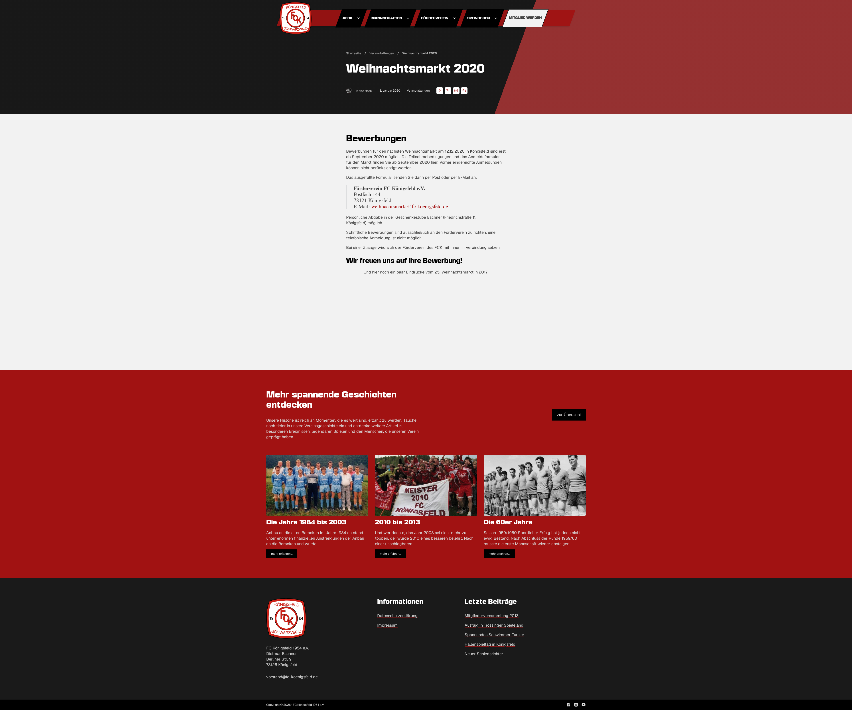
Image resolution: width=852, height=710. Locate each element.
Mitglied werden (525, 18)
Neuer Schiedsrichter (484, 653)
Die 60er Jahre (508, 522)
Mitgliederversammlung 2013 (492, 615)
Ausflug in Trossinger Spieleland (494, 625)
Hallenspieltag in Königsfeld (490, 644)
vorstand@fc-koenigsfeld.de (292, 676)
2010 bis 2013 (397, 522)
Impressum (387, 625)
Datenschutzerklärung (397, 615)
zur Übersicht (569, 414)
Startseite (353, 53)
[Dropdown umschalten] (358, 18)
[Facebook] (439, 90)
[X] (448, 90)
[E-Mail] (464, 90)
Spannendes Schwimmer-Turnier (494, 634)
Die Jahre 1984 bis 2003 (306, 522)
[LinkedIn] (456, 90)
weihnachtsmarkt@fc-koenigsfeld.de (409, 206)
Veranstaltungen (418, 90)
